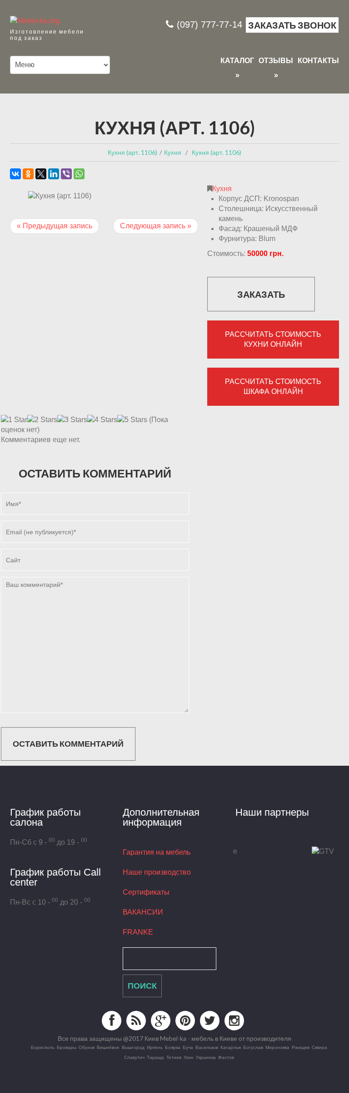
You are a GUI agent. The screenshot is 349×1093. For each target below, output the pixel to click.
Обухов (87, 1047)
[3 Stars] (72, 420)
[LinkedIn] (53, 173)
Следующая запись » (155, 226)
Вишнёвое (108, 1047)
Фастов (226, 1057)
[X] (40, 173)
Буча (188, 1047)
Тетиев (173, 1057)
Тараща (155, 1057)
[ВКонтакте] (15, 173)
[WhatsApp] (79, 173)
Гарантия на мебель (156, 852)
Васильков (206, 1047)
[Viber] (66, 173)
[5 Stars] (132, 420)
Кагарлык (230, 1047)
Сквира (319, 1047)
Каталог (237, 61)
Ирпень (155, 1047)
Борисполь (43, 1047)
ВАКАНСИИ (143, 912)
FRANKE (138, 932)
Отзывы (276, 61)
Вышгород (133, 1047)
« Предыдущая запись (54, 226)
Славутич (134, 1057)
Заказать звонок (292, 25)
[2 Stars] (42, 420)
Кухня (222, 188)
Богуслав (253, 1047)
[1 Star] (14, 420)
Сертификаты (146, 892)
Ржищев (300, 1047)
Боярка (172, 1047)
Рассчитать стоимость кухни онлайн (273, 339)
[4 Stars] (102, 420)
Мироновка (277, 1047)
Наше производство (157, 872)
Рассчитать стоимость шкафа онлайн (273, 386)
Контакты (318, 60)
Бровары (66, 1047)
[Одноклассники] (28, 173)
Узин (189, 1057)
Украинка (206, 1057)
